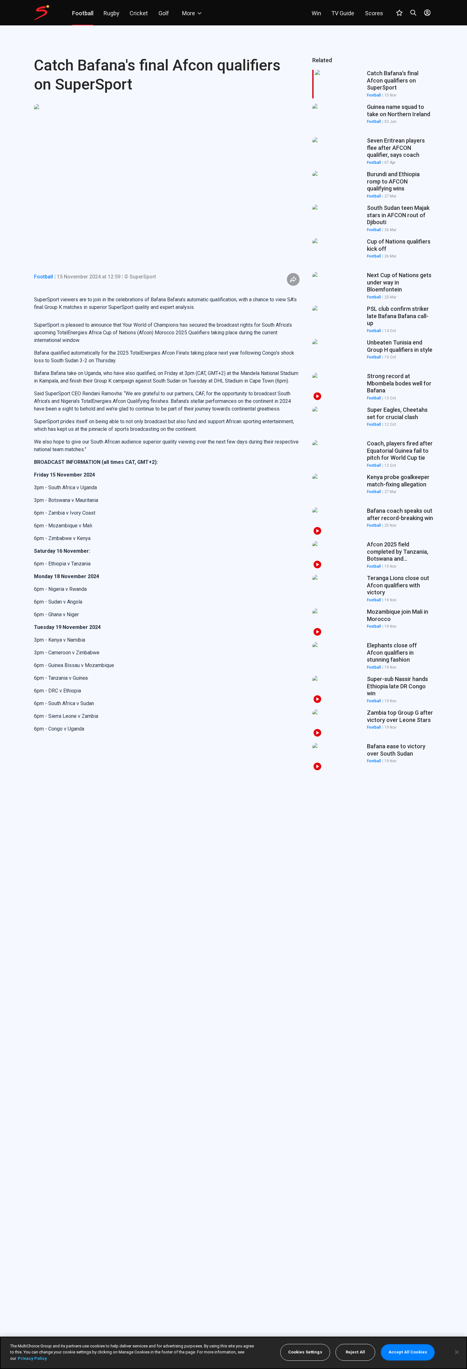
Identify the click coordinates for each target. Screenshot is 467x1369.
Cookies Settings (305, 1352)
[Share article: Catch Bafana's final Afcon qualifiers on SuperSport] (293, 279)
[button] (372, 118)
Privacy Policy (32, 1358)
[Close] (457, 1352)
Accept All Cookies (408, 1352)
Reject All (355, 1352)
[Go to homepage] (41, 12)
